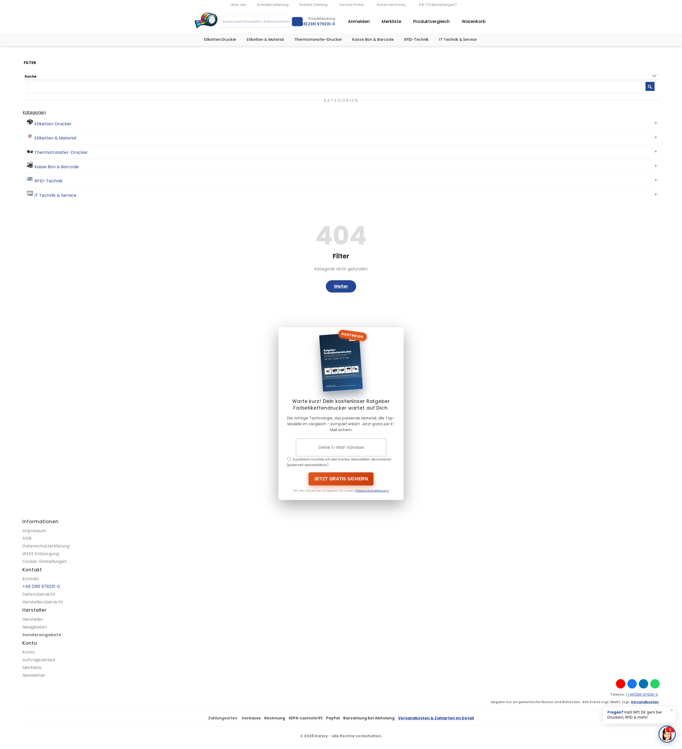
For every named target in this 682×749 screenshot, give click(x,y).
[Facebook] (632, 683)
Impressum (34, 531)
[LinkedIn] (643, 683)
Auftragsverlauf (38, 660)
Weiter (341, 286)
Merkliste (391, 21)
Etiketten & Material (265, 39)
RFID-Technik (416, 39)
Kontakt (30, 579)
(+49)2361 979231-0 (642, 694)
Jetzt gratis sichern (340, 478)
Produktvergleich (431, 21)
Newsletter (34, 675)
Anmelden (359, 21)
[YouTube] (620, 683)
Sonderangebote (41, 635)
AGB (26, 538)
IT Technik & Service (458, 39)
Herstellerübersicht (42, 602)
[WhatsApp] (655, 683)
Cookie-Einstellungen (44, 561)
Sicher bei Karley (391, 4)
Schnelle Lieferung (273, 4)
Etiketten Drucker (220, 39)
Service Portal (351, 4)
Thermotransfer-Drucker (318, 39)
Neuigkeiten (34, 627)
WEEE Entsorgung (40, 554)
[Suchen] (297, 21)
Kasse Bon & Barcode (372, 39)
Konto (28, 652)
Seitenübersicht (38, 594)
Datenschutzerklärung (372, 490)
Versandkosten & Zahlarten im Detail (436, 718)
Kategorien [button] (34, 112)
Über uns (238, 4)
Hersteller (32, 619)
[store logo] (206, 22)
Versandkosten (645, 702)
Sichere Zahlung (313, 4)
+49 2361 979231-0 (41, 586)
